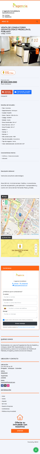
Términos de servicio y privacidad (26, 327)
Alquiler (4, 401)
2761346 (7, 15)
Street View (9, 72)
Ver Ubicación (17, 250)
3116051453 (8, 17)
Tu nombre (6, 294)
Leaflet (24, 234)
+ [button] (3, 201)
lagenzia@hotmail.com (8, 12)
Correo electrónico (8, 300)
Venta (3, 399)
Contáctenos (5, 409)
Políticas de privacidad (9, 411)
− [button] (3, 204)
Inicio (3, 396)
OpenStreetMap (35, 234)
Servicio (4, 404)
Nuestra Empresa (7, 406)
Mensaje (5, 311)
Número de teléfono (8, 305)
